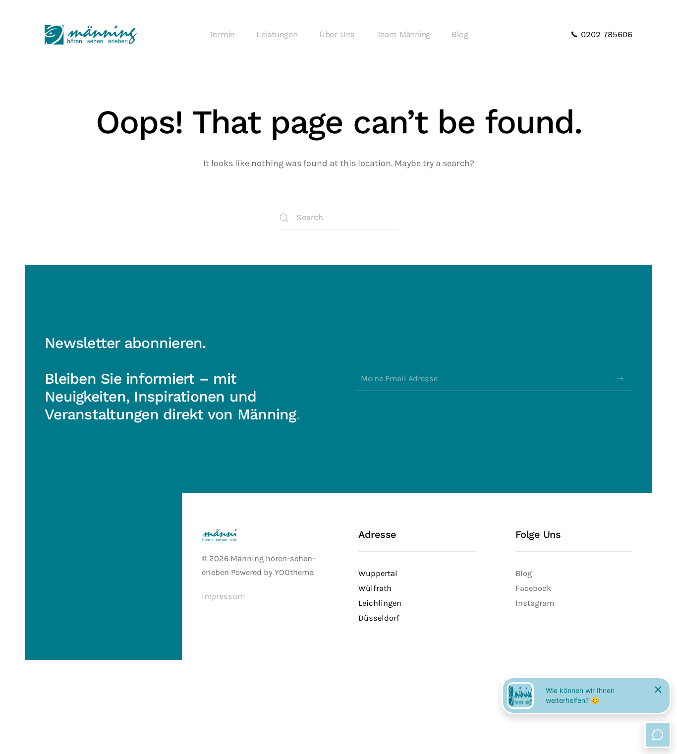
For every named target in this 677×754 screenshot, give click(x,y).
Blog (459, 34)
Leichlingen (379, 603)
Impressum (223, 596)
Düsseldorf (378, 618)
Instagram (534, 603)
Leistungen (276, 34)
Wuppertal (377, 573)
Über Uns (336, 34)
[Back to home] (91, 34)
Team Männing (403, 34)
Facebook (533, 588)
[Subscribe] (620, 378)
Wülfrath (375, 588)
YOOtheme (294, 572)
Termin (221, 34)
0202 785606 (605, 34)
